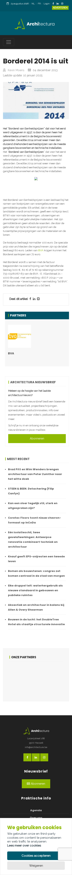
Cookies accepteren (36, 855)
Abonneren (37, 438)
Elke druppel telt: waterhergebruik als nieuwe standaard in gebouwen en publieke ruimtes (35, 590)
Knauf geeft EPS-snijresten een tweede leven (36, 559)
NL (33, 3)
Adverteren (60, 7)
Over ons (36, 818)
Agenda (36, 810)
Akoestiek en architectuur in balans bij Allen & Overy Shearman (36, 607)
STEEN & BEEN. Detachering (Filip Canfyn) (31, 491)
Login (47, 3)
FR (39, 3)
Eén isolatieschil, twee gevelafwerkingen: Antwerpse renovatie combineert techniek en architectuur (33, 539)
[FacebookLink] (54, 4)
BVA (40, 250)
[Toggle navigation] (8, 42)
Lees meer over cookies (24, 845)
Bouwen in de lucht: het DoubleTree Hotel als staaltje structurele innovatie (36, 622)
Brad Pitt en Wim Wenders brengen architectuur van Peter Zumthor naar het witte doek (35, 474)
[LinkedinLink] (59, 4)
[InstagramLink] (63, 4)
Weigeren (36, 865)
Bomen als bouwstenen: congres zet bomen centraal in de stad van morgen (36, 573)
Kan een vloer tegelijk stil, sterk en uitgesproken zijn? (32, 505)
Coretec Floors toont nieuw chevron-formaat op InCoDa (34, 520)
